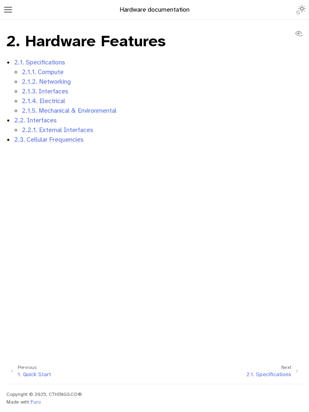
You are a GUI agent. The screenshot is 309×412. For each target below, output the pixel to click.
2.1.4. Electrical (43, 101)
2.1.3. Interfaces (45, 91)
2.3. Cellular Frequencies (49, 139)
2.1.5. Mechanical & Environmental (69, 110)
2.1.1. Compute (43, 72)
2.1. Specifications (39, 62)
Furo (36, 402)
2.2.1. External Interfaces (57, 130)
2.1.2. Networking (46, 81)
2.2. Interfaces (35, 120)
